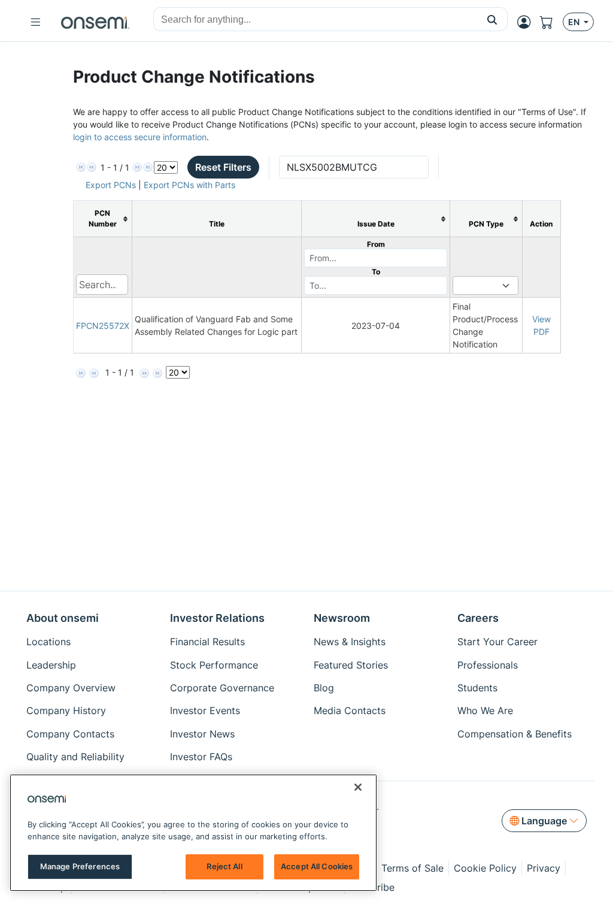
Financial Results (207, 642)
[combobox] (315, 20)
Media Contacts (350, 710)
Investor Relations (217, 618)
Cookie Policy (485, 868)
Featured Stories (351, 665)
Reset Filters (223, 167)
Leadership (51, 665)
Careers (478, 618)
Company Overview (71, 688)
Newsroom (342, 618)
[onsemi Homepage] (95, 22)
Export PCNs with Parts (189, 185)
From (376, 244)
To (376, 271)
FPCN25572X (102, 326)
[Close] (358, 787)
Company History (66, 710)
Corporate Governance (222, 688)
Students (477, 688)
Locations (48, 642)
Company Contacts (70, 734)
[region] (193, 832)
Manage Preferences (80, 866)
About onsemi (62, 618)
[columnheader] (102, 219)
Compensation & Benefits (514, 734)
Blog (324, 688)
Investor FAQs (201, 757)
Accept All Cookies (317, 866)
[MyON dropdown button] (527, 22)
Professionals (487, 665)
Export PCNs (111, 185)
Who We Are (485, 710)
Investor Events (205, 710)
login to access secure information (140, 137)
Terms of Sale (412, 868)
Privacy (543, 868)
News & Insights (350, 642)
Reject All (224, 866)
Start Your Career (497, 642)
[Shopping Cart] (551, 22)
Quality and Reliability (75, 757)
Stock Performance (214, 665)
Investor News (202, 734)
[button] (492, 19)
